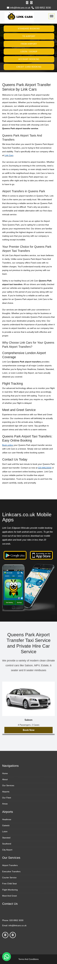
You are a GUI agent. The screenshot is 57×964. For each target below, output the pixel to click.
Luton (4, 831)
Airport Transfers (10, 865)
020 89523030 (44, 468)
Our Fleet (6, 797)
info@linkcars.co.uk (20, 7)
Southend (6, 844)
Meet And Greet (9, 896)
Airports (5, 791)
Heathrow (6, 819)
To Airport (28, 36)
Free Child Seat (9, 883)
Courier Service (9, 877)
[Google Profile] (31, 2)
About (5, 779)
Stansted (6, 837)
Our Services (8, 785)
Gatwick (6, 825)
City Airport (7, 850)
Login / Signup (28, 51)
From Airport (29, 44)
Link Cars (9, 155)
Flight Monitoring (10, 890)
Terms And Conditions (28, 959)
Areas (5, 803)
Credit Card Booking (29, 67)
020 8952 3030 (43, 7)
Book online (7, 445)
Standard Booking (29, 29)
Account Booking (28, 59)
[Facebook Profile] (27, 2)
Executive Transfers (11, 871)
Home (5, 773)
